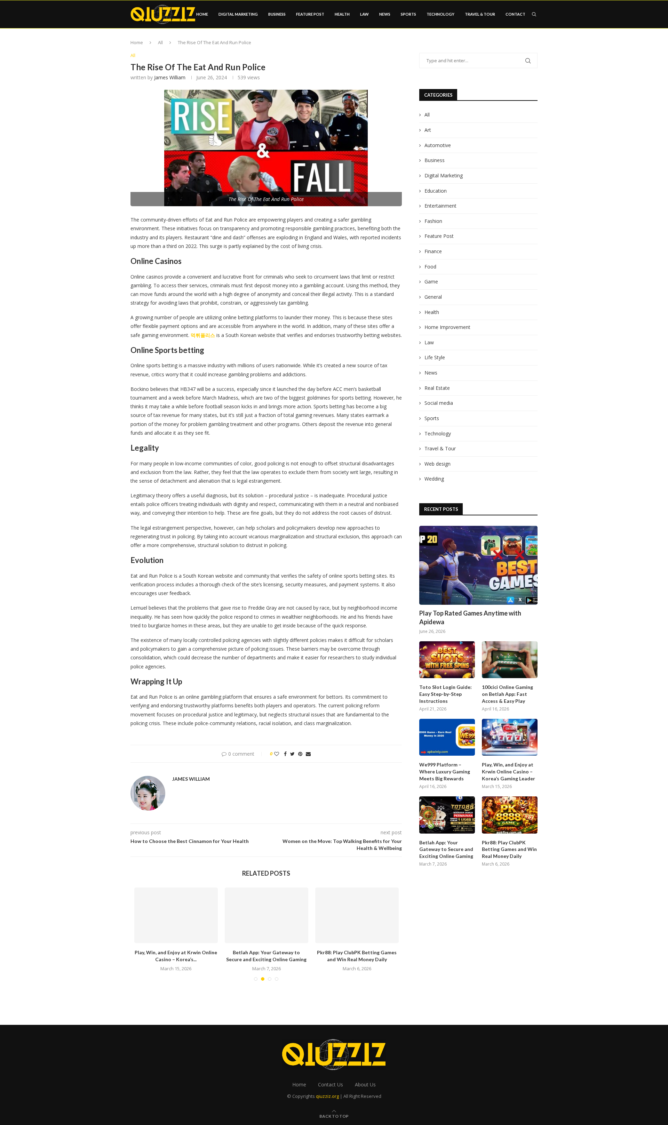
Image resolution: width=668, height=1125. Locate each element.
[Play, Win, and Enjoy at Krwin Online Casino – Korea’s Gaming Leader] (176, 915)
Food (430, 266)
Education (435, 190)
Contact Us (330, 1084)
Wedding (434, 478)
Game (431, 281)
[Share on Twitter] (292, 753)
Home (202, 14)
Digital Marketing (238, 14)
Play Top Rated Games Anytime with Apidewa (470, 617)
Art (427, 130)
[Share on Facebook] (285, 753)
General (433, 297)
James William (169, 77)
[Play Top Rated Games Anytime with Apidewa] (478, 565)
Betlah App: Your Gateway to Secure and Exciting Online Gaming (446, 849)
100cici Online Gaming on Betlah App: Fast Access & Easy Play (507, 694)
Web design (437, 463)
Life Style (434, 357)
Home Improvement (447, 327)
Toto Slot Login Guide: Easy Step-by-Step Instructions (445, 694)
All (160, 42)
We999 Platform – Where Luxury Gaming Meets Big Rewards (444, 771)
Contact (515, 14)
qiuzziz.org (327, 1096)
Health (342, 14)
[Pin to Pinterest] (300, 753)
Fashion (433, 221)
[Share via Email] (308, 753)
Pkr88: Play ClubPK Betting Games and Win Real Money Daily (509, 849)
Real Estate (437, 388)
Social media (438, 403)
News (384, 14)
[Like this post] (276, 753)
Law (364, 14)
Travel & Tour (480, 14)
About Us (365, 1084)
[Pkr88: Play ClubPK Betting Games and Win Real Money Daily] (357, 915)
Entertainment (440, 205)
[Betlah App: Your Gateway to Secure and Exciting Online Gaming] (266, 915)
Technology (440, 14)
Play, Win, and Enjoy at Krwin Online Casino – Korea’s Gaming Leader (508, 771)
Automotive (437, 145)
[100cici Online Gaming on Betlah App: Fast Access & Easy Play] (510, 659)
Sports (408, 14)
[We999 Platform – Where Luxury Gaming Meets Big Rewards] (447, 737)
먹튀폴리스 (203, 335)
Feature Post (310, 14)
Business (277, 14)
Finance (433, 251)
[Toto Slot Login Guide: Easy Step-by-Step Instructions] (447, 659)
